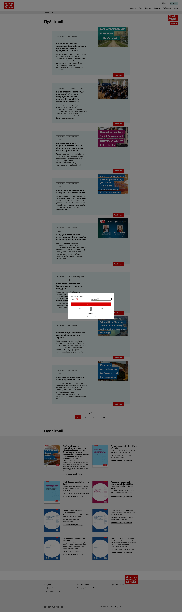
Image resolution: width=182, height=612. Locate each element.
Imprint (87, 316)
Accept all (91, 304)
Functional (94, 299)
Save (101, 308)
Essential (73, 299)
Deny (80, 308)
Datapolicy (93, 316)
